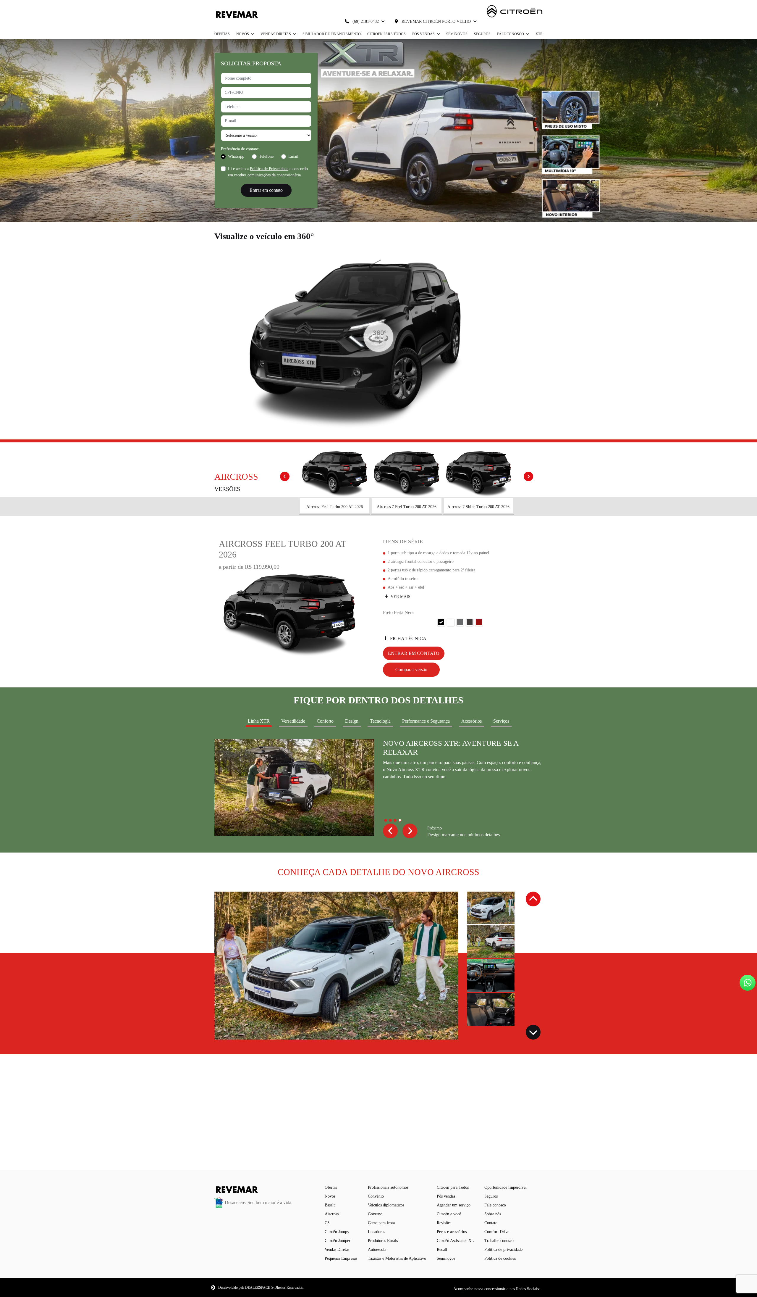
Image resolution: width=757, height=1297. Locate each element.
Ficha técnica (408, 638)
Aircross (332, 1214)
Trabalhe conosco (499, 1240)
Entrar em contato (266, 190)
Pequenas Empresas (341, 1258)
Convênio (376, 1196)
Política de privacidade (503, 1249)
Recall (442, 1249)
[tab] (335, 482)
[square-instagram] (543, 1288)
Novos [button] (243, 34)
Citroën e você (449, 1214)
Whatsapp (236, 156)
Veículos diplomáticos (386, 1205)
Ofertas (222, 34)
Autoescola (377, 1249)
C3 (327, 1223)
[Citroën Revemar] (236, 14)
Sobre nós (492, 1214)
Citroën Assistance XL (455, 1240)
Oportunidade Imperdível (505, 1187)
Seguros (482, 34)
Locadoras (376, 1232)
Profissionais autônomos (388, 1187)
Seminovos (457, 34)
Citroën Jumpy (337, 1232)
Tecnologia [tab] (380, 721)
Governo (375, 1214)
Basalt (330, 1205)
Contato (490, 1223)
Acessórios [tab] (471, 721)
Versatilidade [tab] (293, 721)
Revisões (444, 1223)
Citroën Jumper (337, 1240)
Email (293, 156)
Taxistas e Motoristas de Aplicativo (397, 1258)
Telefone (266, 156)
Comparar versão (411, 669)
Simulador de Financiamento (332, 34)
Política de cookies (500, 1258)
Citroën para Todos (386, 34)
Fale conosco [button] (511, 34)
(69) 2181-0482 (365, 21)
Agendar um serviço (453, 1205)
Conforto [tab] (325, 721)
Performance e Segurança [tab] (426, 721)
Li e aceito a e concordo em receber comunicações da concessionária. (268, 172)
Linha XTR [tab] (259, 721)
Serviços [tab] (501, 721)
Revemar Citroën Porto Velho (436, 21)
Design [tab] (351, 721)
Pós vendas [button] (424, 34)
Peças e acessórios (452, 1232)
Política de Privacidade (269, 169)
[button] (390, 831)
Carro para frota (381, 1223)
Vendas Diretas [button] (276, 34)
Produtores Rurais (383, 1240)
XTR (539, 34)
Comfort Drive (496, 1232)
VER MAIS (399, 596)
